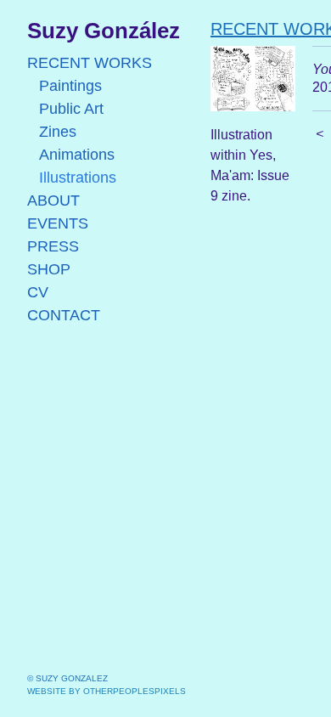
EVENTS (57, 223)
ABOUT (53, 200)
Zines (57, 131)
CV (37, 292)
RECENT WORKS (89, 62)
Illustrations (77, 177)
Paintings (70, 85)
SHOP (48, 269)
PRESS (53, 246)
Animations (77, 154)
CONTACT (63, 315)
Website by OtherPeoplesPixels (106, 691)
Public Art (71, 108)
